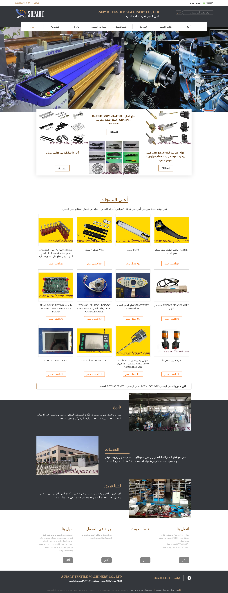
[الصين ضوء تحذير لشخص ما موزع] (171, 341)
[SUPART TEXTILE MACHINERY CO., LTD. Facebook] (190, 577)
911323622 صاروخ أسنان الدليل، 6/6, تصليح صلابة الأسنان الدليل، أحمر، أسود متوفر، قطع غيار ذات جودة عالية (56, 253)
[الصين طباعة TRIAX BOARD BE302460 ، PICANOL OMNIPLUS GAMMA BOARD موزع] (55, 285)
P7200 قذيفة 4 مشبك (94, 250)
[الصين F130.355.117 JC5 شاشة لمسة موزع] (94, 341)
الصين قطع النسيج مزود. (143, 590)
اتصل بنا (143, 26)
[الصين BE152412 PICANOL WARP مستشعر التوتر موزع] (171, 285)
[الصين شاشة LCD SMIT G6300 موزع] (55, 341)
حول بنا (77, 26)
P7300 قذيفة (133, 250)
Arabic (209, 3)
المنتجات (56, 26)
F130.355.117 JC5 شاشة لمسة (94, 360)
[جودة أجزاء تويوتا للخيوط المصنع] (114, 69)
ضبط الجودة (121, 26)
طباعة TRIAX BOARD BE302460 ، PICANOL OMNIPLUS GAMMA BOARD (56, 308)
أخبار (188, 26)
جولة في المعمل (99, 26)
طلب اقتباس (194, 3)
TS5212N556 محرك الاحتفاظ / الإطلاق (157, 386)
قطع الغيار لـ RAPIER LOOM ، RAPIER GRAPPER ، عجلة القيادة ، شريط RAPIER (114, 119)
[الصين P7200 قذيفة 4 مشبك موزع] (94, 230)
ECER (131, 590)
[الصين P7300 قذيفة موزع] (133, 230)
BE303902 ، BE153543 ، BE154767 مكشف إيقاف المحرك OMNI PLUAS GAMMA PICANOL (94, 308)
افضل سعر (54, 263)
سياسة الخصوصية (162, 590)
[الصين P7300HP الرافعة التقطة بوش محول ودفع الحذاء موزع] (171, 230)
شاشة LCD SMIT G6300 (55, 360)
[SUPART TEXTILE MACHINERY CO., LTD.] (32, 13)
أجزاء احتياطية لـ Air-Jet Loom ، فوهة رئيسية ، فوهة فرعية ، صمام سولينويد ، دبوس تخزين (166, 156)
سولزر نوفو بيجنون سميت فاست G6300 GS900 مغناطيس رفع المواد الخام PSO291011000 (133, 363)
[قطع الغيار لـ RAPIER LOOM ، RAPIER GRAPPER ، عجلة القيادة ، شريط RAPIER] (114, 157)
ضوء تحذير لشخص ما (171, 360)
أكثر (68, 560)
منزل (32, 26)
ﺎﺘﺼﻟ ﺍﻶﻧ (62, 168)
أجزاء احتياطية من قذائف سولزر (62, 152)
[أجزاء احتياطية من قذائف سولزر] (62, 127)
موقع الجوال (174, 590)
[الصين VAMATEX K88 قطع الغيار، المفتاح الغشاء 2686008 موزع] (133, 285)
